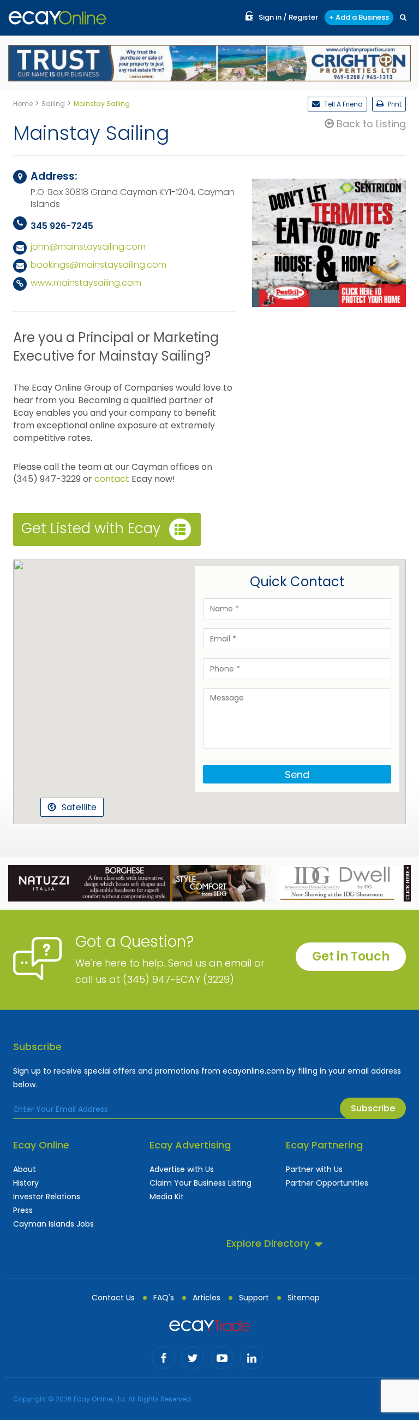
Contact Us (113, 1297)
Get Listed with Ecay (90, 528)
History (26, 1182)
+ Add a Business (359, 17)
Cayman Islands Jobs (53, 1223)
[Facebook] (163, 1357)
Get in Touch (351, 956)
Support (254, 1297)
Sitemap (304, 1297)
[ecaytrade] (209, 1325)
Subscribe (373, 1108)
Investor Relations (46, 1196)
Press (23, 1210)
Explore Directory (267, 1243)
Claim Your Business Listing (200, 1182)
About (24, 1169)
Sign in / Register (288, 17)
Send (297, 774)
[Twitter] (192, 1357)
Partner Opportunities (327, 1182)
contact (111, 479)
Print (394, 104)
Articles (206, 1297)
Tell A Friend (342, 104)
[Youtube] (222, 1357)
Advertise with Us (181, 1169)
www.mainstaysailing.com (86, 282)
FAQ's (163, 1297)
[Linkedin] (251, 1357)
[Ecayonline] (57, 18)
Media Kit (166, 1196)
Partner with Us (314, 1169)
